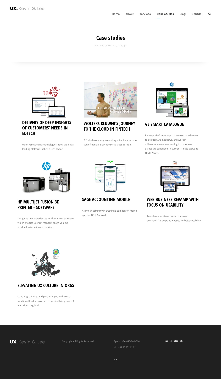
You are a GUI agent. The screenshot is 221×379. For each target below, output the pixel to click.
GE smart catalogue (164, 124)
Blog (183, 14)
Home (116, 14)
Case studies (165, 14)
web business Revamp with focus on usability (173, 202)
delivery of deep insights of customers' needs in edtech (46, 127)
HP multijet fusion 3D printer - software (38, 204)
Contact (197, 14)
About (130, 14)
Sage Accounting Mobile (106, 199)
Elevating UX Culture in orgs (45, 285)
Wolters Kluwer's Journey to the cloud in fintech (109, 126)
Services (145, 14)
